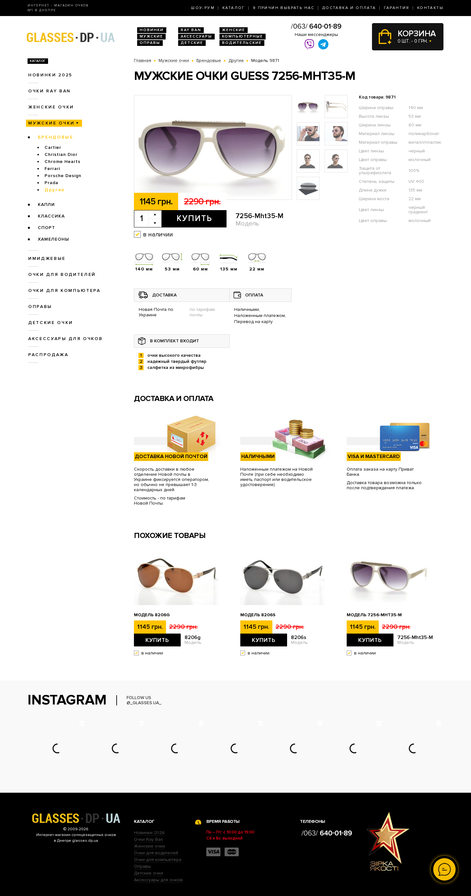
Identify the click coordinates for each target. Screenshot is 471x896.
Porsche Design (63, 175)
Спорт (46, 227)
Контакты (430, 7)
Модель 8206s (258, 615)
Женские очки (51, 107)
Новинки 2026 (149, 832)
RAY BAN (191, 30)
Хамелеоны (53, 239)
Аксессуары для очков (65, 338)
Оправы (150, 42)
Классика (51, 216)
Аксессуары (196, 36)
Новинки (152, 30)
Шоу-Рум (203, 7)
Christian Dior (61, 154)
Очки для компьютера (64, 290)
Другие (55, 189)
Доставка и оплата (349, 7)
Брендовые (55, 137)
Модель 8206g (152, 615)
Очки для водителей (62, 274)
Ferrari (52, 168)
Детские (192, 42)
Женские (233, 30)
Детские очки (50, 322)
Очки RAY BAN (49, 91)
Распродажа (48, 354)
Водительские (242, 42)
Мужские (151, 36)
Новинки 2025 (50, 75)
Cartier (53, 147)
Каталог (233, 7)
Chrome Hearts (62, 161)
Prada (51, 182)
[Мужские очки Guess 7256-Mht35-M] (213, 147)
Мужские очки (51, 123)
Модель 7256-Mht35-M (374, 615)
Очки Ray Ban (148, 839)
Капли (46, 204)
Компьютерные (242, 36)
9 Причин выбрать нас (284, 7)
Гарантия (396, 7)
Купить (194, 218)
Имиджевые (47, 258)
